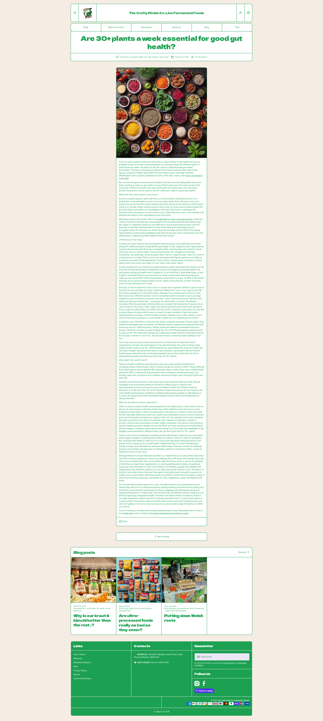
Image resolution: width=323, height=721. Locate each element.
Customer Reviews (82, 678)
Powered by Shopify (242, 700)
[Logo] (87, 13)
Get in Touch (79, 654)
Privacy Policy (80, 670)
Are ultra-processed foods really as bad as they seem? (136, 622)
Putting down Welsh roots (183, 618)
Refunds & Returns (82, 662)
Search (76, 674)
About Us (77, 658)
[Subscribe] (246, 657)
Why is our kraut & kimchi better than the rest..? (92, 620)
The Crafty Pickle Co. (226, 700)
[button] (248, 13)
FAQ (75, 666)
